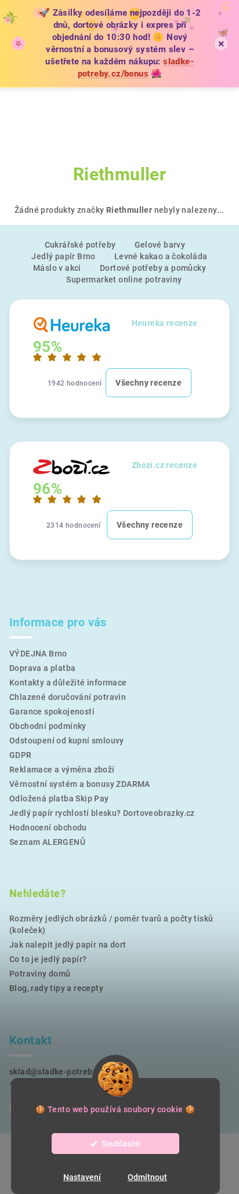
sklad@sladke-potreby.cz (58, 1071)
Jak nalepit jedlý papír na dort (67, 944)
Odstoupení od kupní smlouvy (66, 740)
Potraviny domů (40, 973)
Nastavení (82, 1177)
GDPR (20, 755)
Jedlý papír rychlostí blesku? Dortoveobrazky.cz (102, 813)
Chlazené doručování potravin (67, 697)
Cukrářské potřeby (80, 244)
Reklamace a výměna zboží (62, 769)
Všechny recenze (148, 382)
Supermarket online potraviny (124, 279)
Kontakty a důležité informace (68, 682)
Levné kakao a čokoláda (161, 256)
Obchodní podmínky (47, 726)
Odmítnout (147, 1177)
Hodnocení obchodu (48, 827)
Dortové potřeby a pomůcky (153, 268)
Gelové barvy (160, 244)
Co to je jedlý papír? (47, 959)
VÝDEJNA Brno (38, 653)
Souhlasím (121, 1143)
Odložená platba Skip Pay (59, 798)
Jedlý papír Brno (63, 256)
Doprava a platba (42, 668)
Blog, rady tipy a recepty (56, 988)
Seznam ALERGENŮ (47, 842)
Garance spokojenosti (52, 711)
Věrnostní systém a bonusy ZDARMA (79, 784)
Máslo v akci (57, 268)
